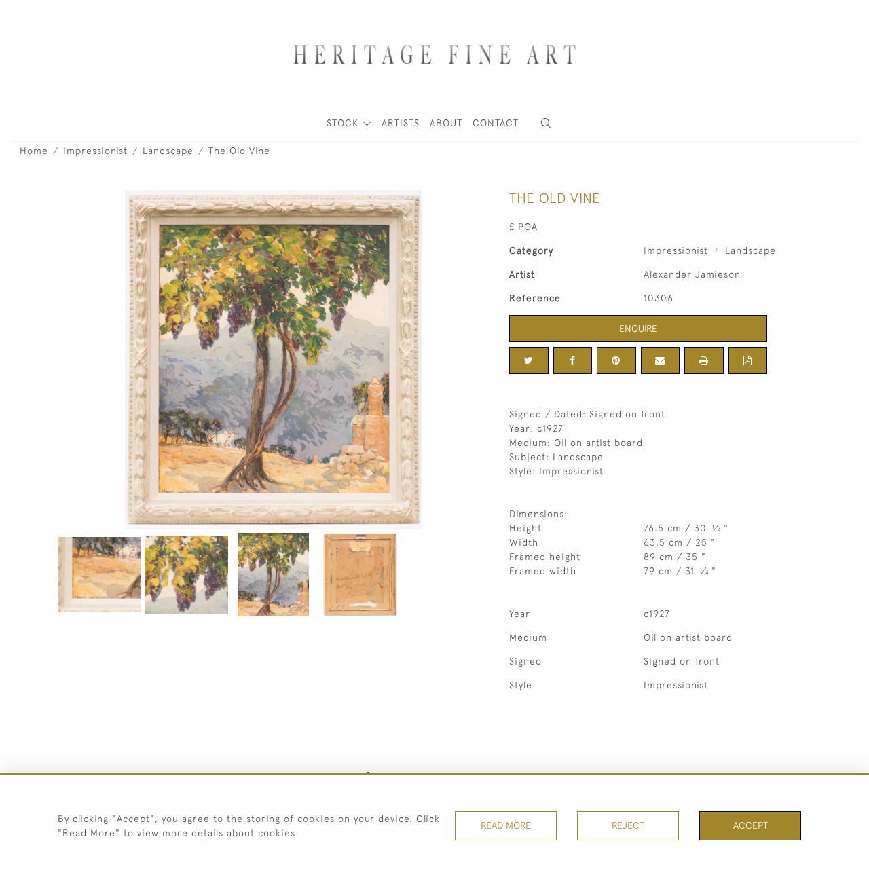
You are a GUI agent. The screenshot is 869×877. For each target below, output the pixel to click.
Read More (506, 825)
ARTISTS (401, 122)
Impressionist (95, 150)
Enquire (638, 328)
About (446, 122)
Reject (628, 825)
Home (34, 150)
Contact (496, 122)
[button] (546, 123)
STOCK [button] (344, 122)
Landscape (168, 150)
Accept (750, 825)
